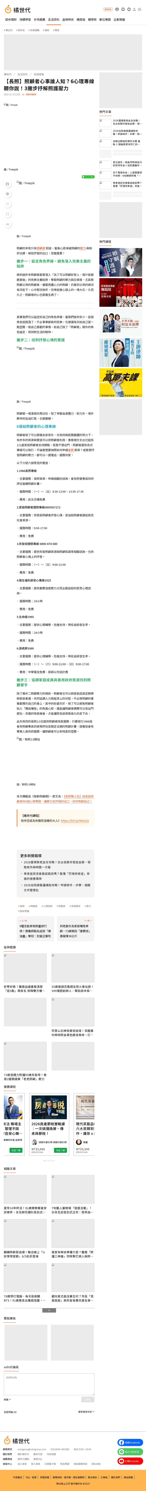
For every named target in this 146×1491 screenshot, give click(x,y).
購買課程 (108, 9)
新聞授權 (44, 1477)
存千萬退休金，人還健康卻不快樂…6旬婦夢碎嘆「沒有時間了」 (127, 174)
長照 (22, 906)
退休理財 (11, 19)
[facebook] (117, 9)
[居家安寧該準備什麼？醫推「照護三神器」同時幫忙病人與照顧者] (73, 1233)
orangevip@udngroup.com (32, 1449)
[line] (123, 9)
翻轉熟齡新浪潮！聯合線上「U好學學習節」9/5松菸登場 (24, 1254)
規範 (6, 1399)
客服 (34, 1477)
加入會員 (22, 1464)
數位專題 (105, 19)
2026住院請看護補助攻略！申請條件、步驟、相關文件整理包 (127, 132)
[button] (139, 9)
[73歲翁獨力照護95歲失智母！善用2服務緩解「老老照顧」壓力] (25, 1056)
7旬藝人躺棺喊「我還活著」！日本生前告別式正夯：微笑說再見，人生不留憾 (73, 1210)
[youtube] (129, 9)
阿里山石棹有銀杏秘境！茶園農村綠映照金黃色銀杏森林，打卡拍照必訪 (73, 1033)
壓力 (88, 906)
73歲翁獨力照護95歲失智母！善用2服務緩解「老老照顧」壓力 (25, 1077)
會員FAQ (37, 1459)
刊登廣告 (17, 1477)
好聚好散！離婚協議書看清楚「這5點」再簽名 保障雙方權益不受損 (24, 988)
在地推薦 (39, 19)
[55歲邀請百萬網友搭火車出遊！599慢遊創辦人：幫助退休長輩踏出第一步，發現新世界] (73, 968)
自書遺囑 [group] (34, 30)
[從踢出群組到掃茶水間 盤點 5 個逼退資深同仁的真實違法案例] (105, 143)
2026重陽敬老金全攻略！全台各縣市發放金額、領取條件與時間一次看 (127, 122)
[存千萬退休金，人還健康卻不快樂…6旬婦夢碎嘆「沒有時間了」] (105, 175)
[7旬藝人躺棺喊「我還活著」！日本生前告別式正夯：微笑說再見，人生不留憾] (73, 1189)
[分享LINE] (7, 194)
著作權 (67, 1477)
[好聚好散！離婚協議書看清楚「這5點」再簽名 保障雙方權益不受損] (25, 968)
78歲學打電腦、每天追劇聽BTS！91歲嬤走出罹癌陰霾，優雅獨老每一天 (25, 1298)
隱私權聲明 (78, 1477)
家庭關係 (75, 906)
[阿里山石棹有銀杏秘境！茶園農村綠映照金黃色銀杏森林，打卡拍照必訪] (73, 1012)
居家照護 (24, 911)
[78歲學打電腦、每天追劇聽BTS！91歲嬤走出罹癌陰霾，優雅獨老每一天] (25, 1277)
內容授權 (51, 1454)
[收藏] (7, 214)
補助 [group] (47, 30)
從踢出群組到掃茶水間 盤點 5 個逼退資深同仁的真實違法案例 (126, 142)
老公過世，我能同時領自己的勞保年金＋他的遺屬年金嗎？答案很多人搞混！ (127, 164)
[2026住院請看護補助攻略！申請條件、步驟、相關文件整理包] (105, 133)
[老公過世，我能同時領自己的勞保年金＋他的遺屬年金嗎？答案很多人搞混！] (105, 165)
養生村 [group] (9, 30)
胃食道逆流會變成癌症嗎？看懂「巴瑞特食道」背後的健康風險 (127, 184)
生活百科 (53, 19)
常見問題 (64, 1464)
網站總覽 (128, 1477)
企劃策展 (119, 19)
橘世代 (8, 74)
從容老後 (39, 74)
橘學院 (92, 19)
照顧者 (34, 906)
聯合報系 (92, 1477)
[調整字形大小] (7, 224)
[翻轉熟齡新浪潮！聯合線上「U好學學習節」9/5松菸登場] (25, 1233)
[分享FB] (7, 184)
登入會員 (35, 1464)
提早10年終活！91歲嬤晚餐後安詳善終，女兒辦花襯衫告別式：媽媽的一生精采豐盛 (25, 1210)
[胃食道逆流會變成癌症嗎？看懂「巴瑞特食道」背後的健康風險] (105, 185)
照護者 (61, 906)
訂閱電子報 (50, 1464)
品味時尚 (68, 19)
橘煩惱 (81, 19)
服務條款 (57, 1477)
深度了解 (16, 1150)
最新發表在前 (85, 1411)
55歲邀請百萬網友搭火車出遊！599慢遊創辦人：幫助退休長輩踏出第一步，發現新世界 (73, 988)
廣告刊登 (37, 1454)
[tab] (44, 1160)
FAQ (28, 1477)
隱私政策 (96, 1464)
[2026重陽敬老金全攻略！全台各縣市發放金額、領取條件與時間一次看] (105, 123)
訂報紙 (104, 1477)
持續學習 (25, 19)
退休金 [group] (21, 30)
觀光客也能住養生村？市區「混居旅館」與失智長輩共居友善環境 (73, 1298)
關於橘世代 (23, 1454)
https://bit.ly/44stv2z (75, 820)
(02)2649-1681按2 (59, 1449)
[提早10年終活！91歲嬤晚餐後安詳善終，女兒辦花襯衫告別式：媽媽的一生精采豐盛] (25, 1189)
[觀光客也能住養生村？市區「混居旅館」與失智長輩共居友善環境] (73, 1277)
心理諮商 (47, 906)
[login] (134, 9)
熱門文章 (105, 111)
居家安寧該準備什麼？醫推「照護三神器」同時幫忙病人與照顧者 (73, 1254)
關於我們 (115, 1477)
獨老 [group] (57, 30)
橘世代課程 (23, 1459)
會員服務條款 (80, 1464)
